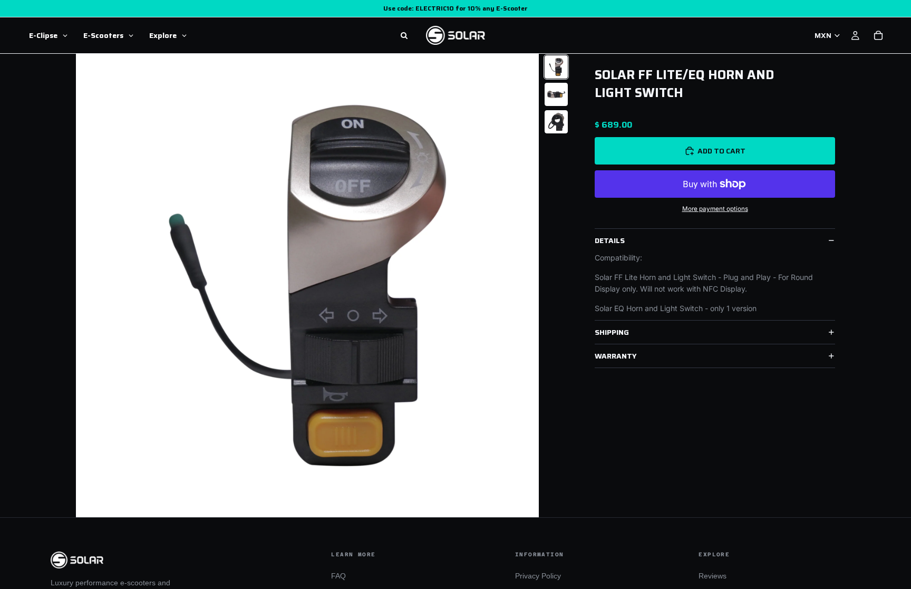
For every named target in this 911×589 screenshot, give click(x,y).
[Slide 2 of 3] (556, 94)
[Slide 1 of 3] (556, 67)
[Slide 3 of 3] (556, 121)
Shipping (612, 332)
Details (610, 240)
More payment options (715, 209)
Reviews (712, 576)
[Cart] (878, 35)
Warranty (616, 356)
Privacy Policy (538, 576)
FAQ (338, 576)
